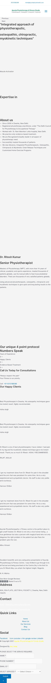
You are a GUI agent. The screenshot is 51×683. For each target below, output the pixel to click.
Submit (5, 676)
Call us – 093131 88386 (9, 610)
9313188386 (15, 2)
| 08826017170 (24, 610)
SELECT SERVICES (8, 672)
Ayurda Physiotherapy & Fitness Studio (26, 10)
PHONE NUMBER (7, 661)
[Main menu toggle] (46, 11)
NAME (3, 656)
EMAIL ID (4, 666)
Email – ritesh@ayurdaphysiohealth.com (15, 605)
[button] (25, 74)
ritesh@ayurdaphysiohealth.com (34, 2)
